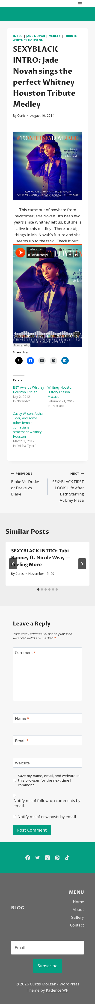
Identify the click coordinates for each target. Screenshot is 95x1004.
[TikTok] (67, 858)
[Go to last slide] (13, 563)
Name (22, 718)
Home (78, 901)
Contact (77, 925)
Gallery (77, 917)
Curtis (21, 115)
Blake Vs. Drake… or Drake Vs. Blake (26, 484)
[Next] (82, 563)
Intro (18, 36)
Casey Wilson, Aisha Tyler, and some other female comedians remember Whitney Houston (28, 425)
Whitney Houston (28, 40)
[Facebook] (28, 858)
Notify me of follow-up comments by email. (47, 803)
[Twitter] (38, 858)
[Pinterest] (57, 858)
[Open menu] (79, 3)
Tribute (70, 36)
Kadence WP (57, 990)
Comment (25, 652)
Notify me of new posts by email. (47, 816)
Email (22, 740)
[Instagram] (48, 858)
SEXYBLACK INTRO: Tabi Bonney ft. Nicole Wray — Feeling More (40, 558)
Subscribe (47, 965)
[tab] (38, 589)
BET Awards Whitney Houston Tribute (28, 389)
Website (22, 763)
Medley (55, 36)
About (78, 909)
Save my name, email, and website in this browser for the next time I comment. (49, 780)
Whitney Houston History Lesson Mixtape (60, 392)
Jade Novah (35, 36)
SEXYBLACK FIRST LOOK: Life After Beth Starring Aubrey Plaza (68, 487)
